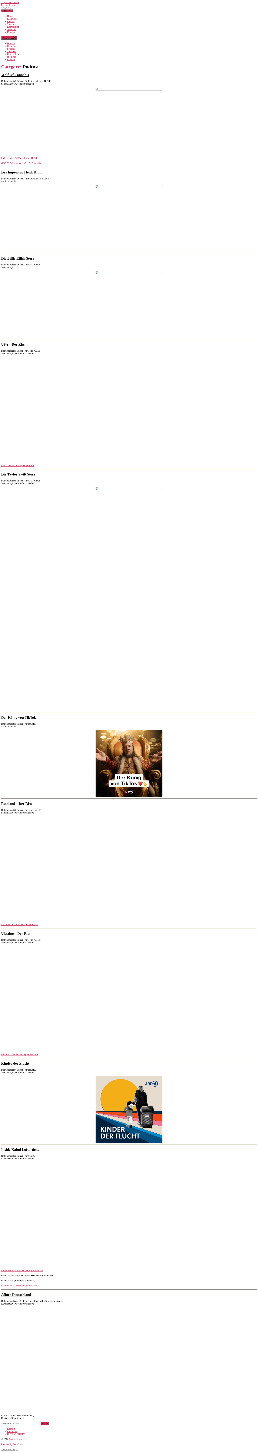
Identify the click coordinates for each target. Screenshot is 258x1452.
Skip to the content (10, 2)
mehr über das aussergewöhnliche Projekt (20, 1285)
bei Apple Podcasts (17, 465)
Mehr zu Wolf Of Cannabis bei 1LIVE (19, 158)
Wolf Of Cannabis (15, 75)
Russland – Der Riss (16, 804)
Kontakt (11, 32)
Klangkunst (12, 18)
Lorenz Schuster (9, 5)
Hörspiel (11, 16)
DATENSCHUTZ (16, 1434)
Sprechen (11, 24)
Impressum (12, 1431)
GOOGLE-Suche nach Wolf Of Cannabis (21, 163)
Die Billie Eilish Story (17, 258)
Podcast (10, 21)
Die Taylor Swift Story (18, 474)
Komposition (13, 27)
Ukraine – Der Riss (15, 933)
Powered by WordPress (12, 1444)
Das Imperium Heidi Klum (21, 172)
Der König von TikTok (18, 717)
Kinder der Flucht (15, 1063)
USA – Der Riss (13, 344)
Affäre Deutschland (16, 1295)
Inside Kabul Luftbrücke (20, 1149)
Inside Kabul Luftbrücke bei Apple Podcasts (22, 1270)
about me (11, 29)
